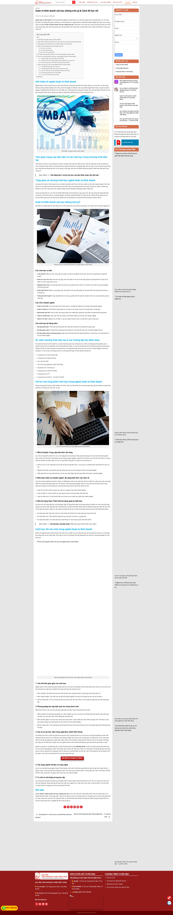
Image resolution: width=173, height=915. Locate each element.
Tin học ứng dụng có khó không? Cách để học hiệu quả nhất (129, 105)
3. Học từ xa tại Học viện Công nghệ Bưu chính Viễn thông (55, 70)
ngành (37, 20)
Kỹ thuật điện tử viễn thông (124, 71)
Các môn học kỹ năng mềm (47, 52)
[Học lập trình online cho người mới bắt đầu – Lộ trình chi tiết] (126, 792)
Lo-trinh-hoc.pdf (127, 142)
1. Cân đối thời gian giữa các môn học (50, 66)
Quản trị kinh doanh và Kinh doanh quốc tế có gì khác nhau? (128, 97)
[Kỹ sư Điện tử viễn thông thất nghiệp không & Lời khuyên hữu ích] (126, 220)
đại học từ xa (80, 746)
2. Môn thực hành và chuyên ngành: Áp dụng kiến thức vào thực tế (57, 60)
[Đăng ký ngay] (169, 897)
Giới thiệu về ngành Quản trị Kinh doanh (49, 39)
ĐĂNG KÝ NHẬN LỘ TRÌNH (73, 758)
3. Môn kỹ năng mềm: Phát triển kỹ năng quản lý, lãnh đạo (55, 62)
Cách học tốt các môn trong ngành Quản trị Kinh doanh (54, 64)
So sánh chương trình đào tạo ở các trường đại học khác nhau (56, 54)
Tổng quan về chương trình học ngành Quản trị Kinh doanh (55, 44)
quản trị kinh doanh (45, 20)
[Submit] (73, 2)
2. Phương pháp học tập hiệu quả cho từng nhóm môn (54, 68)
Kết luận (40, 76)
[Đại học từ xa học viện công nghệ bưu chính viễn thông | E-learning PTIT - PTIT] (43, 2)
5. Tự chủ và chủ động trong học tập (49, 74)
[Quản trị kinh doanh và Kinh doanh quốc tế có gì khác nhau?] (126, 363)
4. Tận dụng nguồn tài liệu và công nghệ (50, 72)
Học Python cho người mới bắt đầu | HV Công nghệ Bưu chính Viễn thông (129, 112)
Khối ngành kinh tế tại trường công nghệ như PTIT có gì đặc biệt (129, 82)
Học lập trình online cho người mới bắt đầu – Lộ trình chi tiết (129, 119)
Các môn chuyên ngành (46, 50)
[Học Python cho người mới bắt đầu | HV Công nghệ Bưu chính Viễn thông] (126, 649)
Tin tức (127, 2)
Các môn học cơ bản (45, 48)
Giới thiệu (82, 2)
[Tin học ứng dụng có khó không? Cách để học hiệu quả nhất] (126, 506)
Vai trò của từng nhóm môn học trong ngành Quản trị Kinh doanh (57, 56)
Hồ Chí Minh (77, 886)
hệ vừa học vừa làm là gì (59, 524)
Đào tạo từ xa (117, 2)
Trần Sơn (52, 16)
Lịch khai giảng (106, 2)
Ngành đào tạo (92, 2)
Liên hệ (134, 2)
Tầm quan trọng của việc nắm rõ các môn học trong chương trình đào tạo (59, 42)
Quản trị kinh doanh (122, 64)
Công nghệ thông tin (122, 68)
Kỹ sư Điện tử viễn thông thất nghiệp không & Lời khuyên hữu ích (129, 90)
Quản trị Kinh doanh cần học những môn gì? (50, 46)
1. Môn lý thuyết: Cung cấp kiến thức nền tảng (52, 58)
